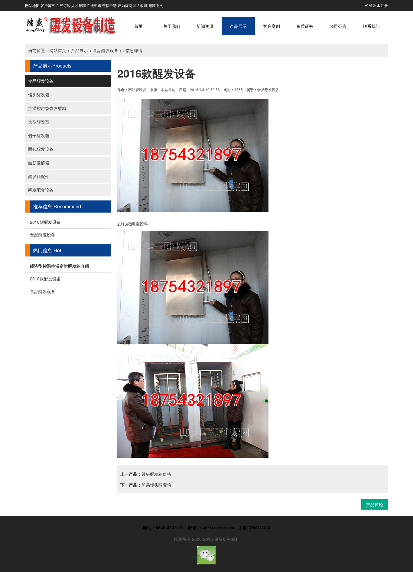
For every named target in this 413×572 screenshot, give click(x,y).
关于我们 (171, 26)
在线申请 (94, 5)
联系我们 (371, 26)
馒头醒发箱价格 (156, 474)
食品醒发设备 (105, 50)
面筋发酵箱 (38, 163)
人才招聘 (78, 5)
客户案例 (271, 26)
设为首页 (125, 5)
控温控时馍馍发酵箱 (47, 108)
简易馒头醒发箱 (156, 485)
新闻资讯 (205, 26)
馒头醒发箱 (38, 94)
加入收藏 (140, 5)
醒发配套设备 (41, 190)
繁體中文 (155, 5)
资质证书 (304, 26)
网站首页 (57, 50)
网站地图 (32, 5)
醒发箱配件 (38, 176)
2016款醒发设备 (45, 222)
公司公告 (338, 26)
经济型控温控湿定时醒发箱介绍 (59, 266)
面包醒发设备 (41, 149)
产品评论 (374, 504)
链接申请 (109, 5)
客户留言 (48, 5)
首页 (138, 26)
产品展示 (238, 26)
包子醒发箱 (38, 135)
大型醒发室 (38, 122)
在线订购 (63, 5)
